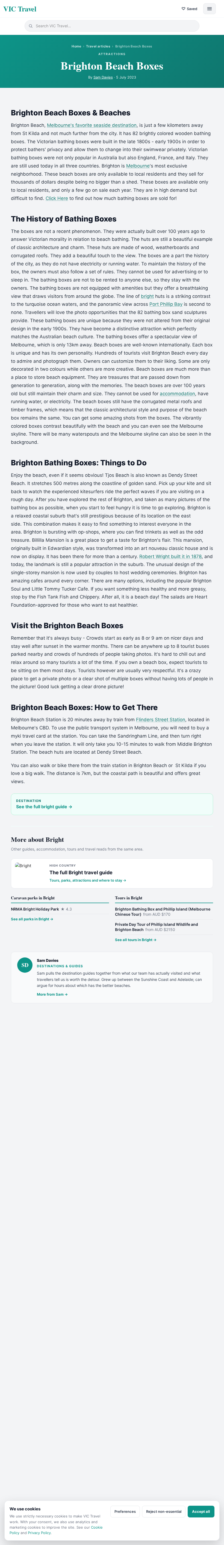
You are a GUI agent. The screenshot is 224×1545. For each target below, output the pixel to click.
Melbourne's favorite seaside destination (92, 125)
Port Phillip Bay (165, 304)
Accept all (201, 1511)
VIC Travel (19, 8)
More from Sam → (52, 994)
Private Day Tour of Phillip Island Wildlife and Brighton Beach (156, 927)
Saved (189, 8)
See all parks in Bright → (32, 919)
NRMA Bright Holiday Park (41, 909)
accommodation (177, 393)
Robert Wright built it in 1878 (170, 556)
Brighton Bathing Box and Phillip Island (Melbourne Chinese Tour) (162, 912)
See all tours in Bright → (136, 940)
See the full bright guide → (44, 806)
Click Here (57, 198)
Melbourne (138, 166)
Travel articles (98, 46)
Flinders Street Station (160, 719)
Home (76, 46)
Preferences (125, 1511)
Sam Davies (103, 77)
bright (147, 296)
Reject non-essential (163, 1511)
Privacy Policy (39, 1533)
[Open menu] (209, 8)
